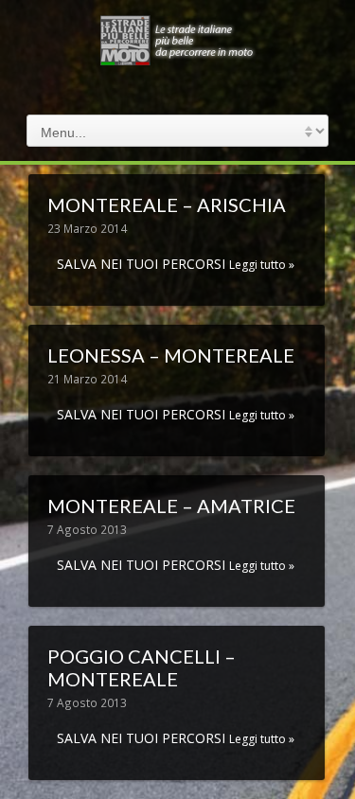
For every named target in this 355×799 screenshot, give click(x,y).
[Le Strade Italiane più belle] (178, 60)
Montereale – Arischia (166, 204)
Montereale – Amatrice (171, 505)
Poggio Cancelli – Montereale (141, 667)
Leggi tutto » (261, 265)
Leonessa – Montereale (170, 355)
